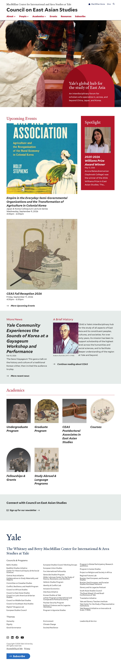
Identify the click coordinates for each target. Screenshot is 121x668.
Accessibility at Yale (14, 649)
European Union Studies (52, 568)
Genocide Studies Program (54, 575)
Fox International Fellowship (54, 571)
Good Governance (13, 628)
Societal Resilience (50, 628)
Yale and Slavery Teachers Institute (94, 601)
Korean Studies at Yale (52, 595)
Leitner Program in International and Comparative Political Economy (57, 598)
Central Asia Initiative (15, 576)
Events (53, 16)
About (9, 16)
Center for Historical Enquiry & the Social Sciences (22, 571)
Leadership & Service (88, 621)
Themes (10, 617)
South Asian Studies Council (91, 591)
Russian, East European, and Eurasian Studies (94, 579)
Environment (48, 621)
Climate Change (49, 624)
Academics (38, 16)
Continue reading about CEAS (72, 364)
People (22, 16)
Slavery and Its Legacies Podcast (93, 587)
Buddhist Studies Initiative (16, 568)
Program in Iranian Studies (90, 569)
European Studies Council (16, 610)
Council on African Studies (17, 590)
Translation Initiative (88, 598)
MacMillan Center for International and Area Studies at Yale (38, 4)
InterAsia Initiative (50, 592)
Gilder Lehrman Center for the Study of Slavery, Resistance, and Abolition (58, 578)
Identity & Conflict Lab (52, 585)
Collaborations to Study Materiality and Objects (22, 579)
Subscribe (80, 16)
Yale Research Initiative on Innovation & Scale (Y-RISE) (95, 609)
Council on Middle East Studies (18, 600)
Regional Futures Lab (88, 576)
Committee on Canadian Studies (19, 583)
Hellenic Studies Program (53, 582)
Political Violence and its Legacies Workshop (56, 606)
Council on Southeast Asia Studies (19, 604)
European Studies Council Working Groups (60, 565)
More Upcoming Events (23, 305)
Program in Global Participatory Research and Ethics (96, 565)
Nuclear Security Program (53, 603)
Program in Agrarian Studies (54, 610)
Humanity (10, 621)
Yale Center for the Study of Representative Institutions (97, 605)
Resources (66, 16)
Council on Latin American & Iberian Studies (20, 596)
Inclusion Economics (51, 589)
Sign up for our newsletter (23, 510)
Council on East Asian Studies (18, 593)
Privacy (27, 649)
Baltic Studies (11, 565)
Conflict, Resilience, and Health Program (22, 586)
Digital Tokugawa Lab (15, 607)
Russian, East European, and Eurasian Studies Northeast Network (94, 583)
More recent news (20, 376)
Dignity (9, 624)
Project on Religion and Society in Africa (96, 572)
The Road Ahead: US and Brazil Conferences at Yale (92, 594)
